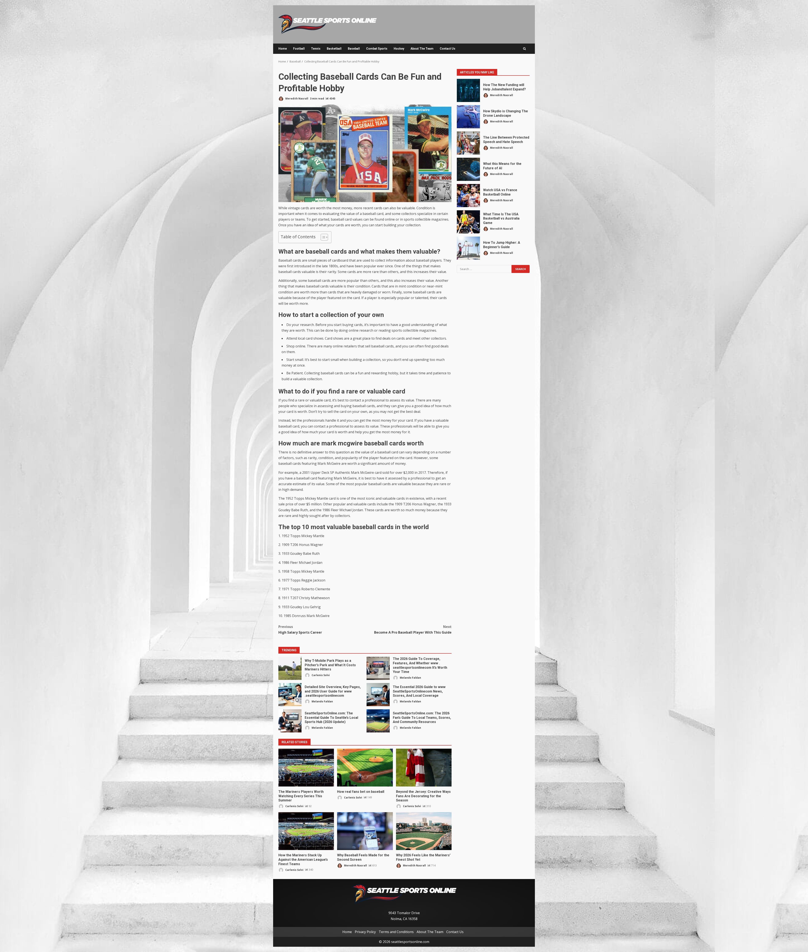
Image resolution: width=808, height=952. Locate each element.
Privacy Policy (365, 931)
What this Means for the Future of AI (468, 169)
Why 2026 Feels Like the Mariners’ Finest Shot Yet (424, 831)
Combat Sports (376, 48)
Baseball (354, 48)
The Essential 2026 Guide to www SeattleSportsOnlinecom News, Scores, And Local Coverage (378, 694)
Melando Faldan (410, 677)
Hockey (399, 48)
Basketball (334, 48)
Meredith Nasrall (296, 98)
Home (282, 48)
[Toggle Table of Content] (322, 237)
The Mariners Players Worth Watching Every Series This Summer (306, 767)
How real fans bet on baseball (365, 767)
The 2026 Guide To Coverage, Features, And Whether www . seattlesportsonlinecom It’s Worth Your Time (378, 668)
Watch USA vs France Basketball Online (468, 195)
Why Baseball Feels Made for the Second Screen (365, 831)
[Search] (524, 49)
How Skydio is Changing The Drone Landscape (468, 116)
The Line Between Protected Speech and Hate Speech (468, 143)
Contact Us (447, 48)
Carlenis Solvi (320, 675)
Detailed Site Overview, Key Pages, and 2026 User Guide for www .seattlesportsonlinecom (290, 694)
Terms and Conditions (396, 931)
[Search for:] (484, 269)
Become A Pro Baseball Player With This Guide (413, 629)
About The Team (422, 48)
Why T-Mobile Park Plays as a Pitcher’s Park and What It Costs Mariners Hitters (290, 668)
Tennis (315, 48)
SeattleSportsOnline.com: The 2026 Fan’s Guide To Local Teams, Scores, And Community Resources (378, 720)
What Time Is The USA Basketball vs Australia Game (468, 221)
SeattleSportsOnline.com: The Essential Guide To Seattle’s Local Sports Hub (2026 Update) (290, 720)
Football (299, 48)
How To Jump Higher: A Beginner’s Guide (468, 248)
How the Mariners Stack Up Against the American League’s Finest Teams (306, 831)
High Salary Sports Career (300, 629)
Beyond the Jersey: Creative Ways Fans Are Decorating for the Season (424, 767)
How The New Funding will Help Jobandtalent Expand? (468, 90)
